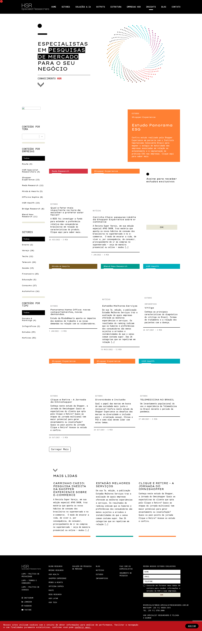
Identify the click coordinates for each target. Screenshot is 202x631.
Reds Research (32, 185)
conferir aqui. (83, 627)
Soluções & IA (83, 7)
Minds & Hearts (32, 191)
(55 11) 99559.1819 (162, 608)
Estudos (28, 332)
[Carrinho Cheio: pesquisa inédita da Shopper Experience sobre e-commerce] (115, 190)
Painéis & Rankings (29, 319)
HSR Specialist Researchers (31, 171)
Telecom (29, 262)
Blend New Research (29, 215)
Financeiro (30, 274)
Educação (29, 280)
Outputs (100, 7)
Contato (176, 7)
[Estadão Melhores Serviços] (120, 282)
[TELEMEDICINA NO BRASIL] (159, 378)
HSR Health (31, 203)
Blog (163, 7)
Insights (151, 7)
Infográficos (31, 326)
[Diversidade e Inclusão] (114, 378)
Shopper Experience (31, 179)
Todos (26, 158)
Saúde (28, 268)
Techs (27, 256)
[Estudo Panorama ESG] (88, 134)
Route (27, 164)
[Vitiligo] (161, 281)
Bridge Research (33, 209)
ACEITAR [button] (192, 626)
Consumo (29, 285)
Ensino (27, 245)
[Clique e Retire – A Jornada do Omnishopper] (69, 378)
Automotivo (30, 291)
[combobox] (33, 136)
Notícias (29, 338)
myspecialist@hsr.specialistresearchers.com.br (166, 605)
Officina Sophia (32, 197)
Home (53, 7)
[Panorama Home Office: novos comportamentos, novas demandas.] (73, 286)
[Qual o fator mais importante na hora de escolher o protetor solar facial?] (68, 187)
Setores (66, 7)
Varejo (28, 250)
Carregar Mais (60, 449)
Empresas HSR (134, 7)
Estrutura (115, 7)
